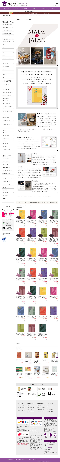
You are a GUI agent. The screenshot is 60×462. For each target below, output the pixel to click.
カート (57, 5)
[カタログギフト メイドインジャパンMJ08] (53, 290)
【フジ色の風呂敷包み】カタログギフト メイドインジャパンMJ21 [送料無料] (53, 279)
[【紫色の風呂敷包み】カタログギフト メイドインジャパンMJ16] (20, 233)
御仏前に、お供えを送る (6, 184)
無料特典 (34, 8)
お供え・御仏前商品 (5, 158)
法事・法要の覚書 (5, 192)
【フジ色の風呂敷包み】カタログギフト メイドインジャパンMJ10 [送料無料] (53, 259)
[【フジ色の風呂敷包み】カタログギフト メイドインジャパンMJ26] (20, 290)
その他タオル (5, 74)
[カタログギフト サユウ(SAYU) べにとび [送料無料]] (19, 355)
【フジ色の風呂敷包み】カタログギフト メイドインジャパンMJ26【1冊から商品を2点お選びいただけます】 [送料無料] (20, 298)
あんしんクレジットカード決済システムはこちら (23, 427)
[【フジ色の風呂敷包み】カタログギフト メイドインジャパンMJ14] (20, 272)
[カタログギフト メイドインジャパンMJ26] (31, 328)
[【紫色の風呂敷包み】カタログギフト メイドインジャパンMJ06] (20, 215)
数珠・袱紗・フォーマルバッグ (7, 170)
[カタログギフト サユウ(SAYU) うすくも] (54, 369)
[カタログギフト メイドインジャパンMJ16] (42, 310)
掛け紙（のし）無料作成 (41, 407)
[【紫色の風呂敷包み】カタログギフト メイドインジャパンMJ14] (53, 215)
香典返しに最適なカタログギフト (7, 30)
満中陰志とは (29, 412)
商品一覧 (16, 8)
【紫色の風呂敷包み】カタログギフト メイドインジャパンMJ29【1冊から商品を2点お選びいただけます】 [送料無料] (20, 260)
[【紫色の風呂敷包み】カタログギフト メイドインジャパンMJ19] (31, 233)
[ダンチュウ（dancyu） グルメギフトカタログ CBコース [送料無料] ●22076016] (37, 355)
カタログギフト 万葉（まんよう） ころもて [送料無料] (46, 360)
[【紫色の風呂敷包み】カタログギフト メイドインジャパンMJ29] (20, 253)
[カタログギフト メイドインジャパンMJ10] (20, 310)
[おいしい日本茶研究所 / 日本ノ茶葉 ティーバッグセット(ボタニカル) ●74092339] (46, 369)
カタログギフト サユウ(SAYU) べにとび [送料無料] (19, 360)
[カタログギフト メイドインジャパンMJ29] (42, 328)
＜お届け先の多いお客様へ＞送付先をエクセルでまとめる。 (7, 124)
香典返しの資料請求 (50, 411)
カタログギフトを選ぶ (21, 403)
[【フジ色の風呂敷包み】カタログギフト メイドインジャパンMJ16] (31, 272)
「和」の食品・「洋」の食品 (7, 58)
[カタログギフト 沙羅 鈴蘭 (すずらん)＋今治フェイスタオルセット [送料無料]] (28, 355)
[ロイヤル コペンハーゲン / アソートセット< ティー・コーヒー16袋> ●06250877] (37, 369)
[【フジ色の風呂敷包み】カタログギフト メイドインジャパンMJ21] (53, 272)
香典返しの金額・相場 (6, 138)
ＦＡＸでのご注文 (50, 409)
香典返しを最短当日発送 (6, 120)
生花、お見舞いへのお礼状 (41, 409)
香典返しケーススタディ (6, 149)
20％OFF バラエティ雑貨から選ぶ (8, 92)
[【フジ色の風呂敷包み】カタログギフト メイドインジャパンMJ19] (42, 272)
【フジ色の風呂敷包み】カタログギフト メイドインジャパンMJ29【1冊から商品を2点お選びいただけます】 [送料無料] (31, 298)
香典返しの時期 (29, 409)
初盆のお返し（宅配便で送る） (7, 181)
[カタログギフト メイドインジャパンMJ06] (42, 290)
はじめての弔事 (6, 8)
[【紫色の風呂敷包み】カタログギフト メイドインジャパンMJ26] (53, 233)
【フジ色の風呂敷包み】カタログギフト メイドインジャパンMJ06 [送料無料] (31, 259)
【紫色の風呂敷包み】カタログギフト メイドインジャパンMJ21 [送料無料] (42, 239)
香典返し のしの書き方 (6, 103)
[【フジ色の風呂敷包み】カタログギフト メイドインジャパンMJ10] (53, 253)
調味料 (4, 55)
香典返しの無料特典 (40, 403)
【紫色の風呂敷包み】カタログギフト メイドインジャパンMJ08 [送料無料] (31, 221)
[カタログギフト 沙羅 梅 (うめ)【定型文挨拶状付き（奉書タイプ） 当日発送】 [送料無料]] (54, 355)
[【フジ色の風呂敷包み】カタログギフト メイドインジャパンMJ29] (31, 290)
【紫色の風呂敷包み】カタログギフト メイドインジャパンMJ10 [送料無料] (42, 221)
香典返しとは (29, 405)
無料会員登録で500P (6, 117)
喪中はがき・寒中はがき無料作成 (7, 111)
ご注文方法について (50, 403)
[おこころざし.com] (15, 5)
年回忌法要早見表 (5, 195)
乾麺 (3, 52)
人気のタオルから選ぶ (6, 63)
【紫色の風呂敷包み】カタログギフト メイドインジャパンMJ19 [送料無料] (31, 239)
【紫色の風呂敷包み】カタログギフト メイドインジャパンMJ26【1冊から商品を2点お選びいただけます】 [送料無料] (53, 240)
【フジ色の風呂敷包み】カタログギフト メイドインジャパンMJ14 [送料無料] (20, 279)
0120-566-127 (49, 447)
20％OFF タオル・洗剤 (6, 84)
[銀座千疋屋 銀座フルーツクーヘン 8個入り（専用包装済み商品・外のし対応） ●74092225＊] (28, 369)
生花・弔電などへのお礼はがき (7, 106)
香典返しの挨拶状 (5, 100)
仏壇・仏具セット (5, 164)
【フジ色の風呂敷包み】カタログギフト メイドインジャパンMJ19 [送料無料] (42, 279)
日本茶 (4, 44)
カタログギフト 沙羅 (21, 405)
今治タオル (4, 69)
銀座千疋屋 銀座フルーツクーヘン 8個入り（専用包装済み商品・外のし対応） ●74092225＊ (28, 375)
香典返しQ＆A (53, 8)
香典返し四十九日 (5, 143)
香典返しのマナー (25, 8)
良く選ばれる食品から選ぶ (6, 41)
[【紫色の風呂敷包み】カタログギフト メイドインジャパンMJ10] (42, 215)
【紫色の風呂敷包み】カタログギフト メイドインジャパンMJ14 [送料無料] (53, 221)
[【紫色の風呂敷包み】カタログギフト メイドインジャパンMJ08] (31, 215)
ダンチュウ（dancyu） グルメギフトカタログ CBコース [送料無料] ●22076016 (37, 361)
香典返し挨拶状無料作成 (41, 405)
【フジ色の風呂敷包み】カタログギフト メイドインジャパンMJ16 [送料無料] (31, 279)
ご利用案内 (44, 8)
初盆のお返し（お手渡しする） (7, 178)
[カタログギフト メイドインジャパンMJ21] (20, 328)
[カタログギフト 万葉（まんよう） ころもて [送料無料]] (46, 355)
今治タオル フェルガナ (6, 66)
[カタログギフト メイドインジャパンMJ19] (53, 310)
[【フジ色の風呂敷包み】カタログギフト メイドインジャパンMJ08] (42, 253)
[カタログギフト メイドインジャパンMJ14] (31, 310)
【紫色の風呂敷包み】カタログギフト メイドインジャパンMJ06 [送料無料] (20, 221)
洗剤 (3, 77)
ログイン (53, 5)
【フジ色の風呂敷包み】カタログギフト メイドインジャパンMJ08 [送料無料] (42, 259)
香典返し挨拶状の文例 (30, 407)
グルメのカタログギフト (21, 410)
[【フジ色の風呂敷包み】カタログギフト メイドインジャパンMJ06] (31, 253)
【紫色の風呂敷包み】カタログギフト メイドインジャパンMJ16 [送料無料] (20, 239)
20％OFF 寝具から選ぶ (6, 89)
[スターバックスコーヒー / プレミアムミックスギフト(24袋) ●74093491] (19, 369)
